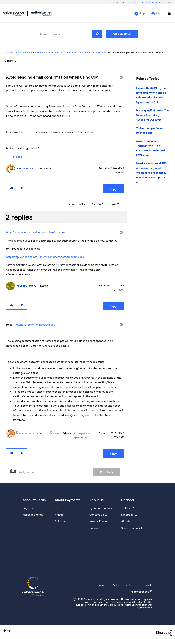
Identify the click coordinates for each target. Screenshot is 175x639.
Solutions (61, 521)
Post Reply (106, 472)
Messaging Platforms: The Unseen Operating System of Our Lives (152, 115)
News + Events (98, 521)
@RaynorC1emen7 (24, 324)
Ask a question (122, 33)
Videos (59, 514)
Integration (98, 52)
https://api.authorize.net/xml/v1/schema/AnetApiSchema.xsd (45, 256)
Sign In (160, 13)
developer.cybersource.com (156, 2)
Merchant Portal (33, 514)
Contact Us (96, 514)
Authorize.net (121, 584)
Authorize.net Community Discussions (69, 52)
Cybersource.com (100, 507)
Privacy (144, 584)
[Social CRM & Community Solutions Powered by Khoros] (164, 631)
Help (142, 13)
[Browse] (167, 13)
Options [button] (9, 60)
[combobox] (70, 34)
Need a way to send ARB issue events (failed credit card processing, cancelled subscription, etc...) (151, 173)
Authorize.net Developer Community (26, 52)
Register (28, 507)
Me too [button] (17, 156)
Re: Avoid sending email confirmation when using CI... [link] (136, 52)
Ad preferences (139, 591)
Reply (113, 188)
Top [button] (9, 630)
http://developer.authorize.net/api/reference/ (35, 232)
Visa (101, 584)
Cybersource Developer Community (13, 13)
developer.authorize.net (124, 2)
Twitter (125, 507)
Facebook (127, 514)
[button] (11, 188)
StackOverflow (130, 528)
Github (125, 521)
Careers (94, 528)
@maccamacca (45, 324)
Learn (58, 507)
